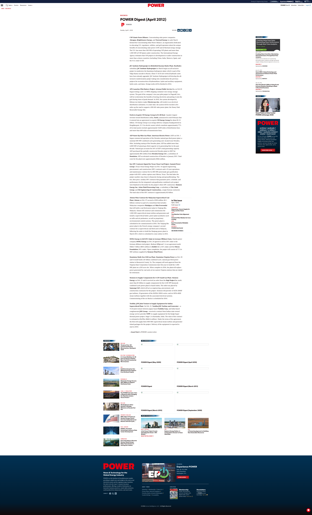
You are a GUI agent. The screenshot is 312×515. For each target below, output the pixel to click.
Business (8, 8)
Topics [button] (10, 5)
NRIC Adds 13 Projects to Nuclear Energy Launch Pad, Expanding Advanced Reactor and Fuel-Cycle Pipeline (128, 420)
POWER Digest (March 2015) (151, 410)
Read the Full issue (146, 436)
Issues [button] (30, 5)
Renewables (124, 379)
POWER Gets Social (177, 228)
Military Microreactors (128, 355)
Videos (258, 96)
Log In (307, 5)
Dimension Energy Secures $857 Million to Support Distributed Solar (128, 382)
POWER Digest (146, 386)
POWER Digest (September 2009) (189, 410)
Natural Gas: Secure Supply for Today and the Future (180, 209)
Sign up (204, 495)
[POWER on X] (113, 493)
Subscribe (189, 496)
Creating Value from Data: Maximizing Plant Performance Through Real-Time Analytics (267, 55)
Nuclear (123, 343)
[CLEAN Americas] (308, 1)
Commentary (174, 207)
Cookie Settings (146, 495)
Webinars (259, 37)
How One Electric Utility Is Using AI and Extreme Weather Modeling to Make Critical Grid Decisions (267, 86)
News (172, 212)
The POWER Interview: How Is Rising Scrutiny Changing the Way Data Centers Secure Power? (129, 395)
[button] (2, 5)
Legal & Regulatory (126, 391)
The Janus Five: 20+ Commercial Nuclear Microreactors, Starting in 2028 (128, 347)
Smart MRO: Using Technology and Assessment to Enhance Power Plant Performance (266, 73)
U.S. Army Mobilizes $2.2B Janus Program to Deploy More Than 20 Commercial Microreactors (128, 359)
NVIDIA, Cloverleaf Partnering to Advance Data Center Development (129, 430)
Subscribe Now (267, 150)
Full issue (175, 205)
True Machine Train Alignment (180, 214)
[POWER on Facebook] (110, 493)
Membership (152, 489)
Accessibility (155, 495)
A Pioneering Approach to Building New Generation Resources (198, 431)
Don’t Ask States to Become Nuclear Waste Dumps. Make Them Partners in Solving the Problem (129, 443)
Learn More (182, 477)
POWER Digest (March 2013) (187, 386)
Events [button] (16, 5)
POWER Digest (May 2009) (151, 362)
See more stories (177, 231)
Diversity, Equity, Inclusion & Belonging (152, 493)
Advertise (294, 5)
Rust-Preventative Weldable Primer (179, 223)
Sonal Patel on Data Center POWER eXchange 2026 (265, 114)
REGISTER (258, 64)
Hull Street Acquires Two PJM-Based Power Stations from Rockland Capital (128, 370)
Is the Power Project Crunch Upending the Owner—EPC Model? (149, 432)
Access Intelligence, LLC (152, 506)
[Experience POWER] (287, 1)
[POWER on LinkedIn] (115, 493)
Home (2, 8)
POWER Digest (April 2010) (187, 362)
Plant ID (285, 5)
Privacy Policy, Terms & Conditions (151, 491)
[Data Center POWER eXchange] (299, 1)
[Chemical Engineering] (274, 1)
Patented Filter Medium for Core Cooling (181, 218)
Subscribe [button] (301, 5)
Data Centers (124, 427)
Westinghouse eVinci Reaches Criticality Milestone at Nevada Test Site (128, 407)
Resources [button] (23, 5)
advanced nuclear (126, 415)
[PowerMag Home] (156, 5)
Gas (121, 367)
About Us (159, 489)
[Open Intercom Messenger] (308, 510)
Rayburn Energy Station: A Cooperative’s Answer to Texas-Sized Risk (173, 432)
